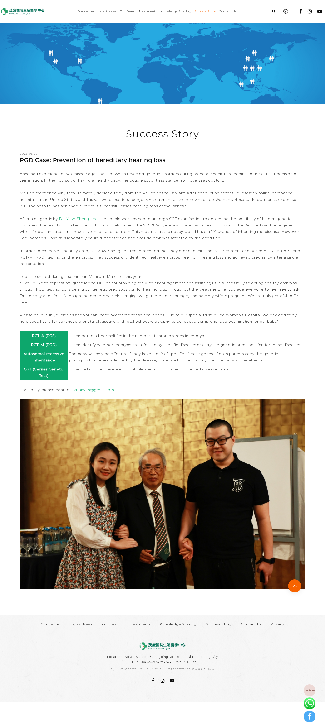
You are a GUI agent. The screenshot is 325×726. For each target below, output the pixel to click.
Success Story (205, 11)
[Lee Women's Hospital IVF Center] (162, 645)
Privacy (277, 624)
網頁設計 (197, 668)
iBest (210, 668)
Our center (86, 11)
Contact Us (227, 11)
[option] (162, 63)
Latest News (107, 11)
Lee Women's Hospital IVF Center (22, 11)
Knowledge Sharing (175, 11)
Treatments (148, 11)
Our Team (127, 11)
